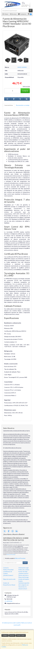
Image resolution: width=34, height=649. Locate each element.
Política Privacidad (8, 569)
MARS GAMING (22, 67)
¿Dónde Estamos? (8, 575)
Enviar (25, 562)
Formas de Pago (22, 571)
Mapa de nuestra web (9, 579)
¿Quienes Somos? (23, 573)
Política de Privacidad (11, 554)
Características (8, 105)
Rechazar (12, 635)
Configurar (5, 635)
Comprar (25, 91)
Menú (6, 14)
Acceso (14, 14)
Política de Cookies (23, 569)
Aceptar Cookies (21, 635)
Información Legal (23, 567)
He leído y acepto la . (15, 558)
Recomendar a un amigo (22, 105)
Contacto (23, 14)
